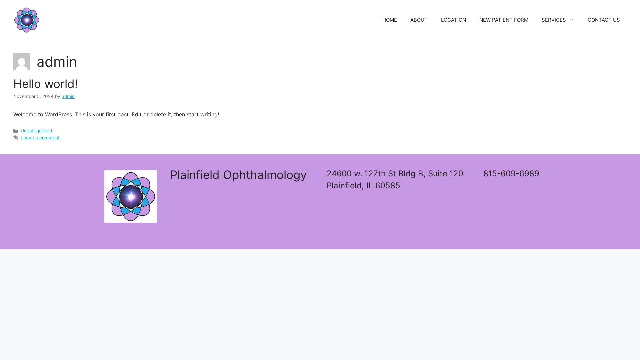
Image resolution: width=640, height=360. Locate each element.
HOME (389, 20)
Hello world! (45, 84)
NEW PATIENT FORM (503, 20)
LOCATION (453, 20)
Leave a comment (40, 137)
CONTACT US (604, 20)
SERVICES (554, 20)
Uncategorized (36, 130)
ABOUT (419, 20)
